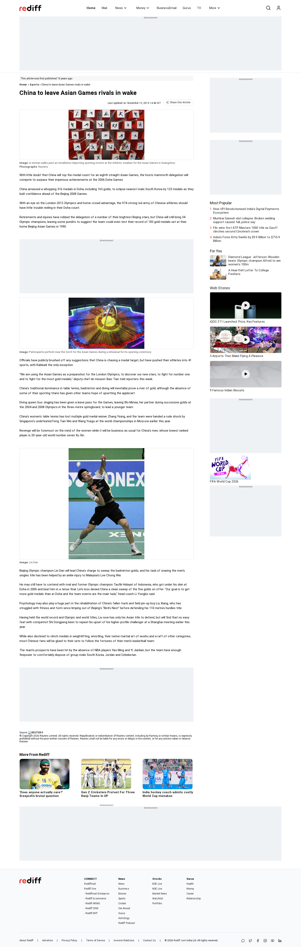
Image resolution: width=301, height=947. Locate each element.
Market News (159, 893)
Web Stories (220, 288)
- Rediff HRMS (92, 903)
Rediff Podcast (126, 923)
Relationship (194, 898)
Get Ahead (124, 908)
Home (91, 8)
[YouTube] (272, 941)
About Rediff (26, 940)
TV (199, 8)
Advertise (47, 940)
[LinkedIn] (280, 941)
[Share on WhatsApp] (243, 941)
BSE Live (157, 883)
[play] (246, 305)
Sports (34, 84)
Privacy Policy (69, 940)
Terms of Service (95, 940)
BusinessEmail (167, 8)
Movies (122, 893)
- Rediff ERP (90, 913)
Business (123, 888)
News (119, 8)
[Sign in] (278, 8)
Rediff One (90, 888)
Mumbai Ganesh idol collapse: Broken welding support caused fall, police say (244, 220)
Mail (104, 8)
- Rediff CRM (91, 908)
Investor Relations (124, 940)
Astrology (123, 918)
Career (190, 893)
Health (190, 883)
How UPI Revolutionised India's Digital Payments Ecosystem (246, 210)
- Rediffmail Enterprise (96, 893)
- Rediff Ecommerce (95, 898)
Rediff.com (180, 940)
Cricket (122, 903)
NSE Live (157, 888)
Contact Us (149, 940)
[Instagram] (265, 941)
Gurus (187, 8)
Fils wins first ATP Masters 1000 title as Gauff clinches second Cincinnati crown (245, 229)
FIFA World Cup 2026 (224, 481)
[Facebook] (257, 941)
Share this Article (180, 102)
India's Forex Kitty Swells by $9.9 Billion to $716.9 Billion (246, 239)
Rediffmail (90, 883)
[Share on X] (250, 941)
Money (140, 8)
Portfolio (157, 903)
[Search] (268, 8)
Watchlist (157, 898)
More (212, 8)
